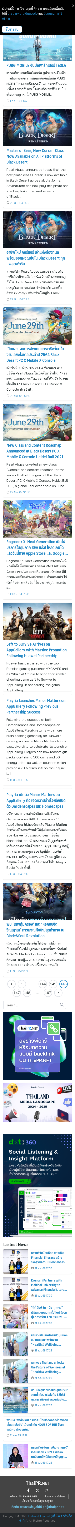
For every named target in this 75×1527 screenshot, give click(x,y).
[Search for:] (35, 1005)
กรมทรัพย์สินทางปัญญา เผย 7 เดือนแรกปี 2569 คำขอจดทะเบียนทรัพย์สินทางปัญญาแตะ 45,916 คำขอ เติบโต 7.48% (49, 1456)
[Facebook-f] (28, 1490)
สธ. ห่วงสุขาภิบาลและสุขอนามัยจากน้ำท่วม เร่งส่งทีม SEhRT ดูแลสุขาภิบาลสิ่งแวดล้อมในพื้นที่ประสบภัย (49, 1397)
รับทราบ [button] (12, 29)
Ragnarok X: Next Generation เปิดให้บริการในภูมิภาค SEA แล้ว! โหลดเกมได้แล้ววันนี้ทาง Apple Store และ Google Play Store (35, 550)
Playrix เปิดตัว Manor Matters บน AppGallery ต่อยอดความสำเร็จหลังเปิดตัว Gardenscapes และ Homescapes (36, 800)
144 (43, 984)
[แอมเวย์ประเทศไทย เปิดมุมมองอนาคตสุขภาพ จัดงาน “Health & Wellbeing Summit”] (15, 1344)
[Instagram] (47, 1490)
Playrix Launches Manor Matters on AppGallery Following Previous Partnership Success (35, 706)
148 (27, 993)
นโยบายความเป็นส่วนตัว (23, 13)
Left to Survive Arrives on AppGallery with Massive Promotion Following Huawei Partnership (36, 649)
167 (48, 993)
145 (53, 984)
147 (17, 993)
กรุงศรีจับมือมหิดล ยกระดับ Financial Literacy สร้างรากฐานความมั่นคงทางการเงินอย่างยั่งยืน (48, 1259)
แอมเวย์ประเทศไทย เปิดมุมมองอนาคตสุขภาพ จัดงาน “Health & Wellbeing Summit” (49, 1342)
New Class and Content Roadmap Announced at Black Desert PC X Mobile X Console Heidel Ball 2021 (34, 451)
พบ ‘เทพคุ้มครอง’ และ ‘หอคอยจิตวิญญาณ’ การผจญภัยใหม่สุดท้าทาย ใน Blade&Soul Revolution (35, 930)
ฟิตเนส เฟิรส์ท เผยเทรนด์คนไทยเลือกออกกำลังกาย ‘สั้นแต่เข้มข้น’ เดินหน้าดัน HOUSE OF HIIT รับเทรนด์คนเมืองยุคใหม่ (37, 1424)
